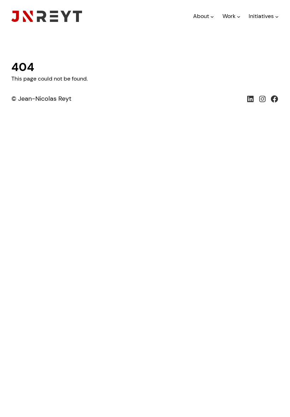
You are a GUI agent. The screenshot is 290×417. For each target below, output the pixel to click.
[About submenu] (212, 16)
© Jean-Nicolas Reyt (41, 98)
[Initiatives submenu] (277, 16)
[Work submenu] (238, 16)
